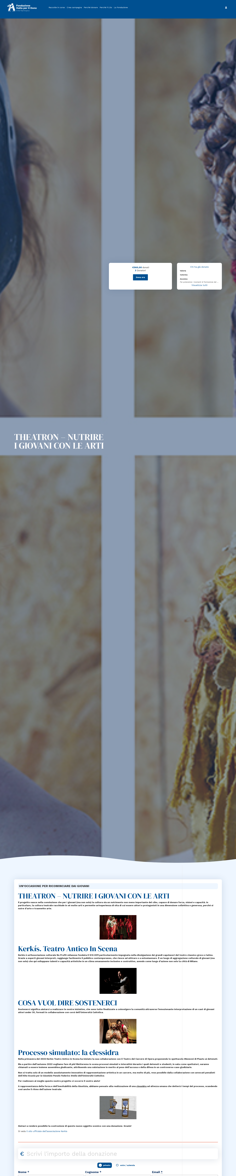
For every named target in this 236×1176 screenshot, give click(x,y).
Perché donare (91, 7)
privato (106, 1165)
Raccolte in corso (57, 7)
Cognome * (93, 1172)
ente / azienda (127, 1165)
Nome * (23, 1172)
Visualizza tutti (199, 285)
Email (157, 1172)
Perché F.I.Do (106, 7)
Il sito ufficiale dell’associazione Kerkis (46, 1131)
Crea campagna (74, 7)
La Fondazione (121, 7)
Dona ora (140, 277)
